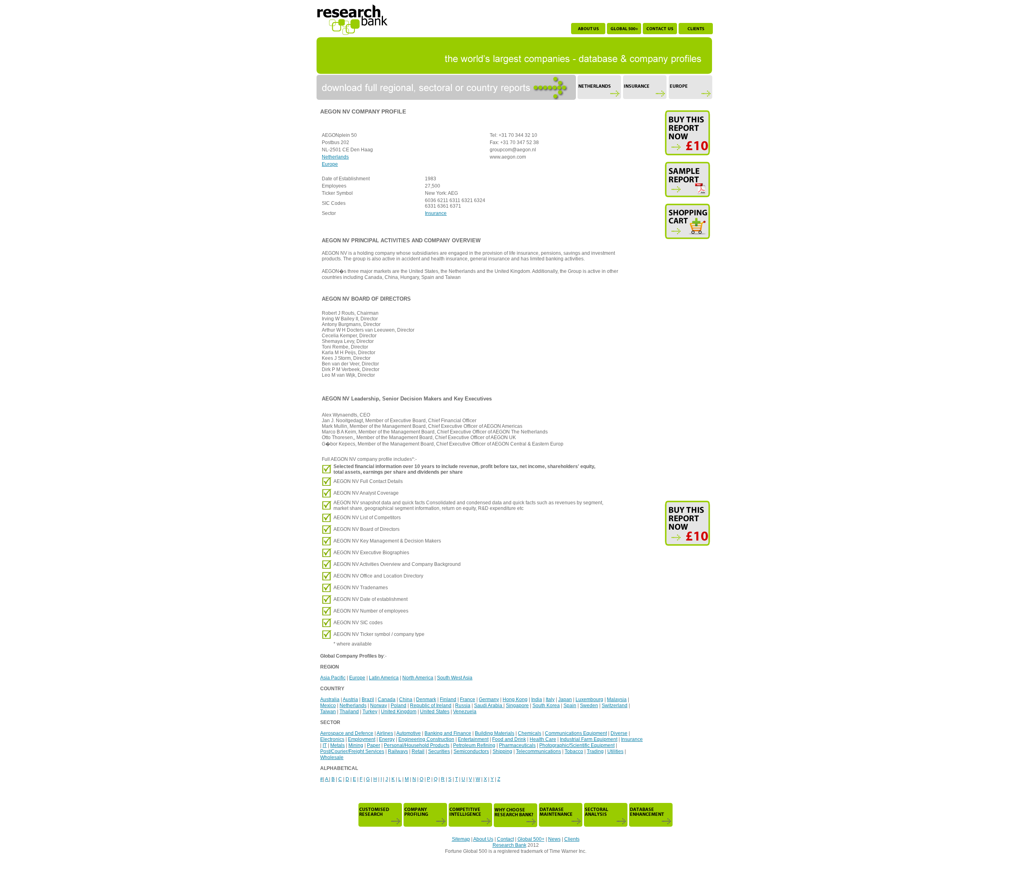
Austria (350, 699)
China (405, 699)
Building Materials (494, 733)
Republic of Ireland (430, 705)
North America (417, 678)
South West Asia (454, 678)
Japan (565, 699)
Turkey (369, 711)
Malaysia (617, 699)
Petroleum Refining (474, 745)
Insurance (436, 213)
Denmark (426, 699)
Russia (462, 705)
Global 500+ (531, 839)
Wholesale (332, 757)
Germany (489, 699)
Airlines (385, 733)
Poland (398, 705)
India (536, 699)
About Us (483, 839)
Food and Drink (509, 739)
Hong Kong (515, 699)
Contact (505, 839)
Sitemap (461, 839)
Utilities (615, 751)
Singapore (517, 705)
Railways (398, 751)
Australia (330, 699)
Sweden (589, 705)
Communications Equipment (576, 733)
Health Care (543, 739)
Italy (550, 699)
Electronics (332, 739)
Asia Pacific (333, 678)
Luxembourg (589, 699)
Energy (387, 739)
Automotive (408, 733)
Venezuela (464, 711)
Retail (418, 751)
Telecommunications (538, 751)
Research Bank (509, 845)
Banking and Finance (447, 733)
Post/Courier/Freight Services (352, 751)
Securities (439, 751)
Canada (386, 699)
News (554, 839)
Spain (569, 705)
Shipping (502, 751)
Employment (361, 739)
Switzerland (614, 705)
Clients (572, 839)
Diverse (619, 733)
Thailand (349, 711)
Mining (355, 745)
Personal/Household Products (416, 745)
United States (434, 711)
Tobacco (574, 751)
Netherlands (335, 157)
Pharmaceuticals (517, 745)
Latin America (384, 678)
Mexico (328, 705)
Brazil (368, 699)
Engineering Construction (426, 739)
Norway (378, 705)
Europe (330, 164)
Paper (373, 745)
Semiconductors (471, 751)
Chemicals (529, 733)
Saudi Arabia (488, 705)
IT (325, 745)
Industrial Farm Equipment (588, 739)
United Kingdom (398, 711)
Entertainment (473, 739)
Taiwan (328, 711)
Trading (595, 751)
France (467, 699)
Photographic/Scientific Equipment (577, 745)
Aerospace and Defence (346, 733)
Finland (448, 699)
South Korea (546, 705)
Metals (337, 745)
